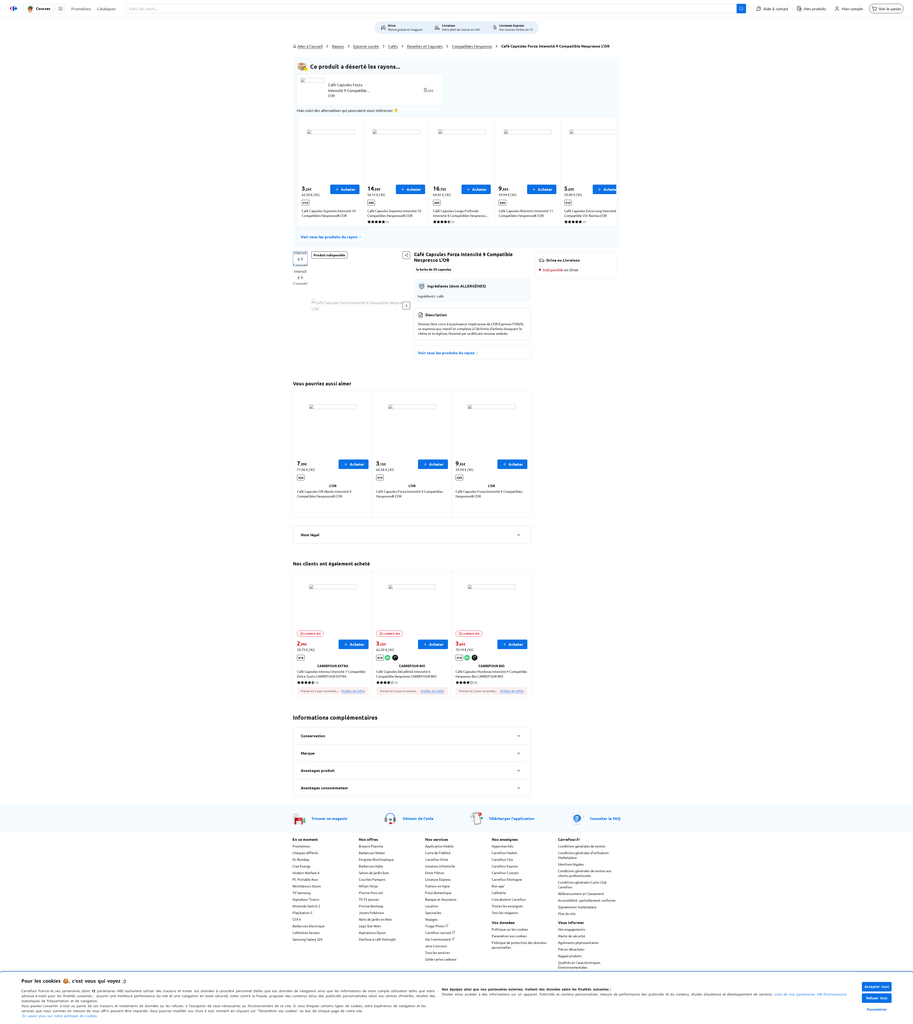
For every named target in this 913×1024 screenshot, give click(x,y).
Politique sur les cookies (510, 929)
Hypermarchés (502, 846)
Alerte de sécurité (571, 936)
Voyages (431, 919)
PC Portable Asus (305, 879)
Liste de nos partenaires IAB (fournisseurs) (810, 994)
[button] (60, 8)
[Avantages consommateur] (518, 788)
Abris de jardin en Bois (375, 919)
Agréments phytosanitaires (578, 942)
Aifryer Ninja (368, 886)
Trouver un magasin (329, 818)
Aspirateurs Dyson (372, 932)
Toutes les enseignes (507, 906)
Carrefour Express (505, 866)
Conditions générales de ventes (581, 846)
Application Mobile (439, 846)
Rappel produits (570, 956)
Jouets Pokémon (371, 912)
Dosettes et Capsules (425, 46)
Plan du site (567, 913)
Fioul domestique (438, 892)
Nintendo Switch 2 (306, 906)
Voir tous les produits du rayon (329, 236)
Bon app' (498, 886)
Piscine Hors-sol (371, 892)
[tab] (300, 258)
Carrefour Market (504, 853)
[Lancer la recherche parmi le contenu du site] (741, 8)
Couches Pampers (372, 879)
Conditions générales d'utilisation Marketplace (583, 855)
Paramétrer (877, 1009)
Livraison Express (438, 879)
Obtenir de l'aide (418, 818)
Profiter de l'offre (353, 691)
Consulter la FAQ (605, 818)
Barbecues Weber (372, 853)
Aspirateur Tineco (305, 899)
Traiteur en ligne (437, 886)
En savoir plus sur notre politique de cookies (59, 1016)
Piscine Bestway (371, 906)
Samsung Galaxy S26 (307, 939)
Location (431, 906)
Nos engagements (571, 929)
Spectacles (433, 912)
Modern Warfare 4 (305, 873)
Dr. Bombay (300, 859)
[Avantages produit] (518, 770)
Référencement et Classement (581, 893)
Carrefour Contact (505, 873)
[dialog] (456, 998)
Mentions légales (571, 864)
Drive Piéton (434, 873)
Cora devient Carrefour (509, 899)
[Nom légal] (518, 535)
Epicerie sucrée (366, 46)
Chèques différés (305, 853)
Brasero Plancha (371, 846)
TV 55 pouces (369, 899)
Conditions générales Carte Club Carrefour (582, 884)
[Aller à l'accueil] (14, 8)
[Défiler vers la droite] (605, 171)
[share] (406, 255)
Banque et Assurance (440, 899)
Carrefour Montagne (507, 879)
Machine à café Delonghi (377, 939)
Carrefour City (502, 859)
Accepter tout (876, 986)
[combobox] (436, 8)
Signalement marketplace (577, 907)
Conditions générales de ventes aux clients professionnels (584, 873)
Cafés (393, 46)
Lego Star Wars (370, 926)
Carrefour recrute (438, 932)
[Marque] (518, 753)
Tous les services (437, 952)
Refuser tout (877, 998)
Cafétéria (499, 892)
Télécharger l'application (511, 818)
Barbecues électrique (308, 926)
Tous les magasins (505, 912)
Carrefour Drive (436, 859)
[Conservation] (518, 736)
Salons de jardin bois (374, 873)
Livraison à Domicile (440, 866)
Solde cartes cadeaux (440, 959)
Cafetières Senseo (306, 932)
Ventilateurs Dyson (306, 886)
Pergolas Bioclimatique (376, 859)
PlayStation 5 (302, 912)
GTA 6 (296, 919)
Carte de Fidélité (438, 853)
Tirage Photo (435, 926)
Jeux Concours (436, 946)
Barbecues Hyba (371, 866)
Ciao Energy (301, 866)
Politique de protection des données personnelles (519, 944)
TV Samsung (301, 892)
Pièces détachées (571, 949)
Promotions (301, 846)
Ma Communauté (438, 939)
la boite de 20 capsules (433, 269)
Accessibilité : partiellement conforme (587, 900)
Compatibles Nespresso (472, 46)
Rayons (338, 46)
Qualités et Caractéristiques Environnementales (579, 964)
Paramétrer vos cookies (509, 936)
